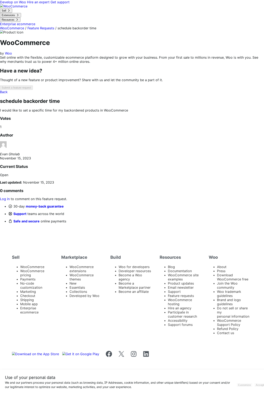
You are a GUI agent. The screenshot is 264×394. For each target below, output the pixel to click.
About (221, 267)
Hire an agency (179, 308)
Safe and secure (26, 221)
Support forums (180, 325)
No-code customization (31, 285)
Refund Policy (227, 329)
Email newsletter (181, 287)
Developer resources (135, 271)
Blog (171, 267)
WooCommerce (12, 28)
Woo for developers (134, 267)
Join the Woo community (227, 285)
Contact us (225, 333)
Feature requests (181, 296)
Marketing (28, 292)
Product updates (181, 283)
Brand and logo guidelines (229, 302)
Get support (60, 2)
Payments (27, 279)
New (73, 283)
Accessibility (177, 320)
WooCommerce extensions (82, 269)
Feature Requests (40, 28)
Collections (78, 292)
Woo (8, 53)
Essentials (77, 287)
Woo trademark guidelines (229, 294)
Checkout (27, 296)
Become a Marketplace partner (135, 285)
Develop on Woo (13, 2)
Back (4, 92)
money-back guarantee (45, 206)
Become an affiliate (134, 292)
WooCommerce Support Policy (229, 322)
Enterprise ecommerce (29, 310)
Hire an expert (39, 2)
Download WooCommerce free (232, 277)
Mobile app (29, 304)
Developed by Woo (84, 296)
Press (221, 271)
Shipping (27, 300)
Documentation (180, 271)
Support (19, 214)
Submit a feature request (16, 87)
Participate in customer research (182, 314)
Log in (5, 199)
